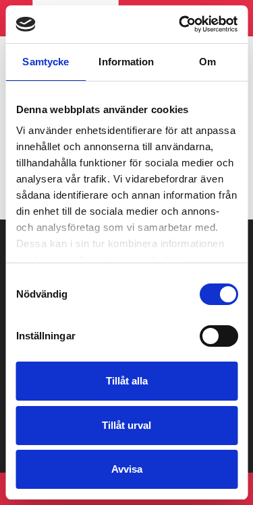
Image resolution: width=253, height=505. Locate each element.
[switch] (218, 336)
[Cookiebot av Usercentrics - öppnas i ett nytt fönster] (180, 24)
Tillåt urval (126, 425)
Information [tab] (126, 61)
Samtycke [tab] (45, 61)
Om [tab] (207, 61)
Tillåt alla (127, 380)
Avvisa (126, 469)
